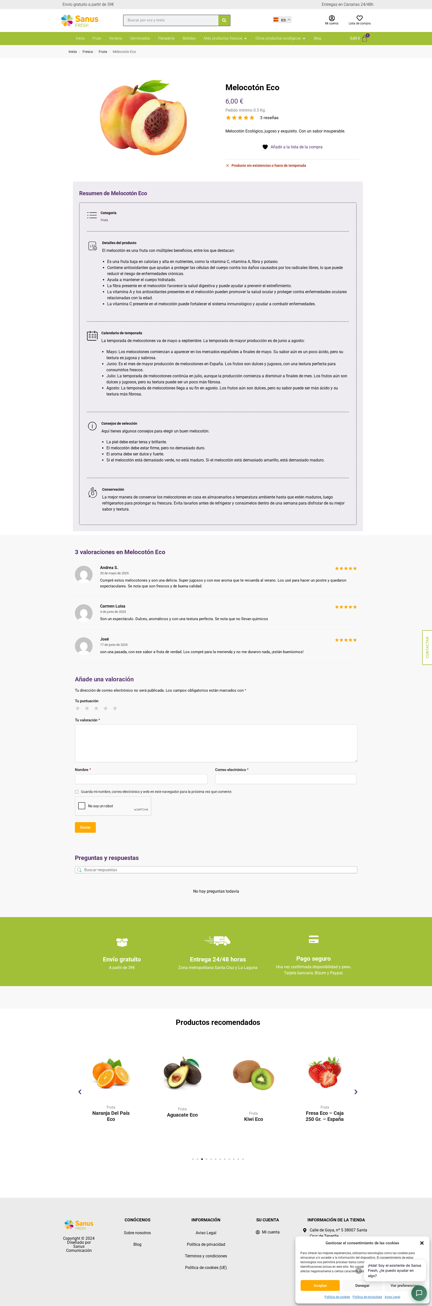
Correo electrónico (232, 769)
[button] (421, 1243)
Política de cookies (337, 1297)
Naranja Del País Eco (111, 1116)
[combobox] (171, 20)
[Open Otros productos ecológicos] (304, 38)
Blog (137, 1244)
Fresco (87, 52)
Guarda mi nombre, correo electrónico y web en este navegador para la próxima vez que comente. (156, 792)
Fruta (103, 52)
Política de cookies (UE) (206, 1267)
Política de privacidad (367, 1297)
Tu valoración (87, 720)
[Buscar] (224, 20)
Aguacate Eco (182, 1115)
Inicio (73, 52)
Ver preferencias (404, 1285)
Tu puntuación (86, 701)
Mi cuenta (331, 23)
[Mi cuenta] (332, 18)
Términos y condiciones (206, 1256)
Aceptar (320, 1285)
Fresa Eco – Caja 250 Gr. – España (325, 1116)
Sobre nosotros (137, 1232)
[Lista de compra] (360, 18)
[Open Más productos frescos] (245, 38)
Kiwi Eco (253, 1119)
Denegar (362, 1285)
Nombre (83, 769)
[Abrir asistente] (419, 1293)
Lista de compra (360, 23)
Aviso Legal (392, 1297)
